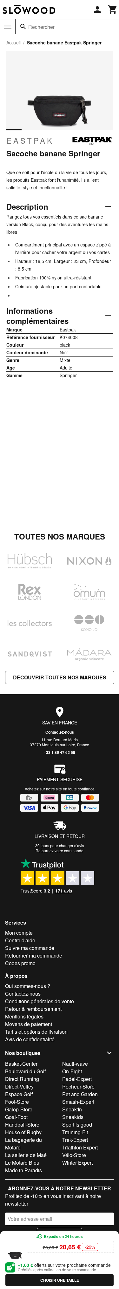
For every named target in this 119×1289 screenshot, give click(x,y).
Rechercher (41, 26)
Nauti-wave (75, 1063)
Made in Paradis (23, 1170)
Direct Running (22, 1079)
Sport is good (77, 1124)
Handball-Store (22, 1124)
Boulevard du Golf (25, 1071)
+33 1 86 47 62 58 (59, 752)
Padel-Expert (77, 1079)
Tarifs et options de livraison (36, 1031)
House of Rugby (23, 1132)
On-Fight (72, 1071)
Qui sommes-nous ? (27, 986)
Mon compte (19, 932)
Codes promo (20, 963)
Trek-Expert (75, 1139)
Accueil (13, 42)
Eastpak (30, 140)
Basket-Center (21, 1063)
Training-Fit (75, 1132)
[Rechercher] (23, 26)
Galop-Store (18, 1109)
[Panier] (113, 9)
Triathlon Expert (80, 1147)
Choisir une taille (59, 1280)
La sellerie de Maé (26, 1155)
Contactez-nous (59, 732)
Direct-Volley (19, 1086)
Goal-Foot (16, 1117)
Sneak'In (72, 1109)
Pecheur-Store (78, 1086)
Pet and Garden (80, 1094)
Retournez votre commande (59, 850)
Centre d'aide (20, 940)
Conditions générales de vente (39, 1001)
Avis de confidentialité (30, 1039)
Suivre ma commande (29, 948)
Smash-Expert (78, 1101)
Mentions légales (24, 1016)
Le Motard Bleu (22, 1162)
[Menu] (7, 27)
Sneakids (72, 1117)
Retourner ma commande (33, 955)
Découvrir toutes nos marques (59, 677)
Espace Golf (19, 1094)
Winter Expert (77, 1162)
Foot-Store (17, 1101)
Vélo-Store (74, 1155)
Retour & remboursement (33, 1008)
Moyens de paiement (28, 1024)
